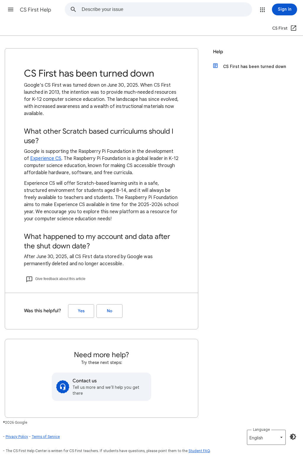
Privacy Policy (17, 436)
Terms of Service (46, 436)
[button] (11, 9)
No (109, 310)
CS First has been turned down (254, 66)
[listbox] (266, 437)
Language (261, 429)
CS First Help (35, 10)
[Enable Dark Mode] (293, 437)
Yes (81, 310)
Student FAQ (199, 451)
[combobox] (167, 9)
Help (218, 52)
